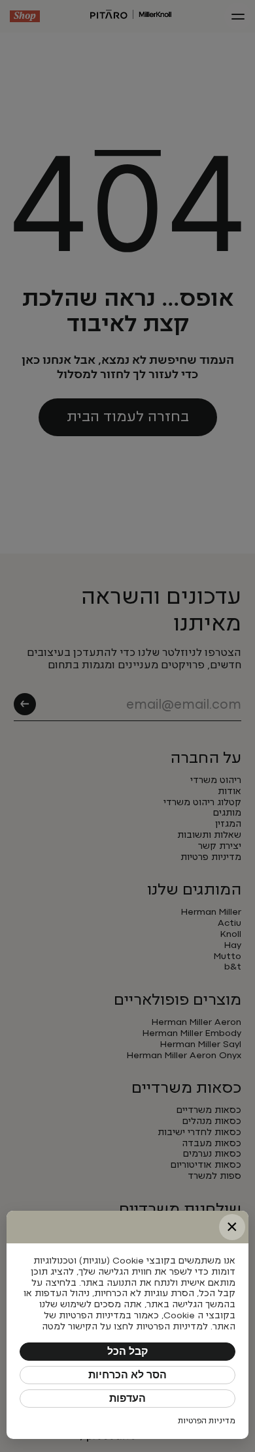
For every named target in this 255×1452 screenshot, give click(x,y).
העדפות (127, 1398)
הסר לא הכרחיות (127, 1374)
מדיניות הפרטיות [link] (206, 1421)
